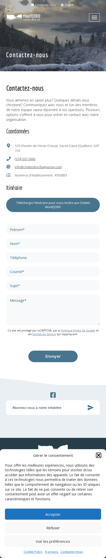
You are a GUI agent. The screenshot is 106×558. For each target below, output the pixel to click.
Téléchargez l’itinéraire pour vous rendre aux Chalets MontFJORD (53, 205)
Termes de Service (44, 334)
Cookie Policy (33, 552)
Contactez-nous (72, 552)
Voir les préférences (53, 541)
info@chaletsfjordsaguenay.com (38, 167)
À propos (51, 552)
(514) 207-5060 (25, 159)
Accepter (53, 514)
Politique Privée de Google (78, 330)
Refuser (53, 527)
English (69, 5)
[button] (98, 455)
